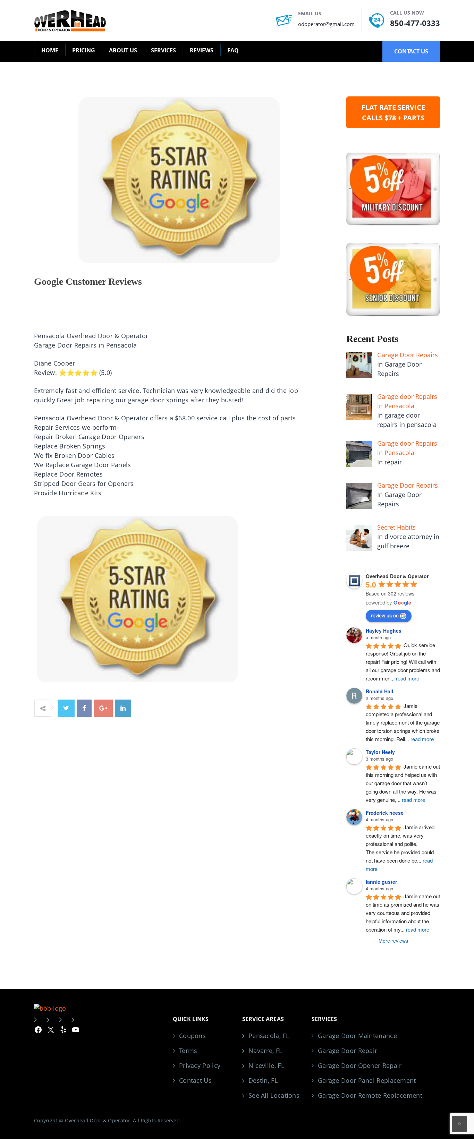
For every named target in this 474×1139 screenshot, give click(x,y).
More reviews (393, 940)
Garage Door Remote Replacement (370, 1095)
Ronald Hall (379, 691)
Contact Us (195, 1080)
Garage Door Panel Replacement (367, 1080)
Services (163, 50)
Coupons (192, 1035)
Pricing (83, 50)
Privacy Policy (199, 1065)
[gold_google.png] (138, 598)
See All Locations (273, 1095)
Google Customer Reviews (88, 281)
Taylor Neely (380, 751)
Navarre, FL (265, 1050)
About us (123, 50)
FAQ (233, 50)
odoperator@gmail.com (326, 23)
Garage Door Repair (347, 1050)
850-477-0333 (415, 23)
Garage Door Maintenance (357, 1035)
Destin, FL (263, 1080)
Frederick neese (385, 812)
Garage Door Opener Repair (360, 1065)
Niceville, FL (266, 1065)
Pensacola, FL (268, 1035)
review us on (385, 615)
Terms (188, 1050)
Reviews (201, 50)
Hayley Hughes (383, 630)
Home (49, 50)
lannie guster (381, 881)
